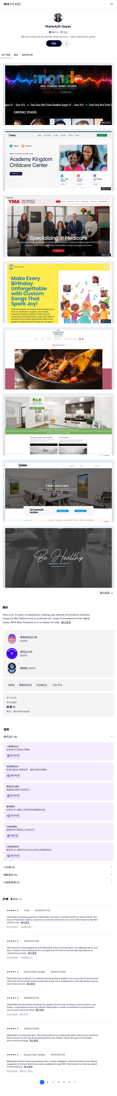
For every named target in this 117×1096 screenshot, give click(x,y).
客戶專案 (6, 54)
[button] (58, 94)
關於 (16, 54)
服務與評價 (27, 54)
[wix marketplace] (12, 4)
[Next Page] (80, 1082)
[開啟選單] (112, 4)
